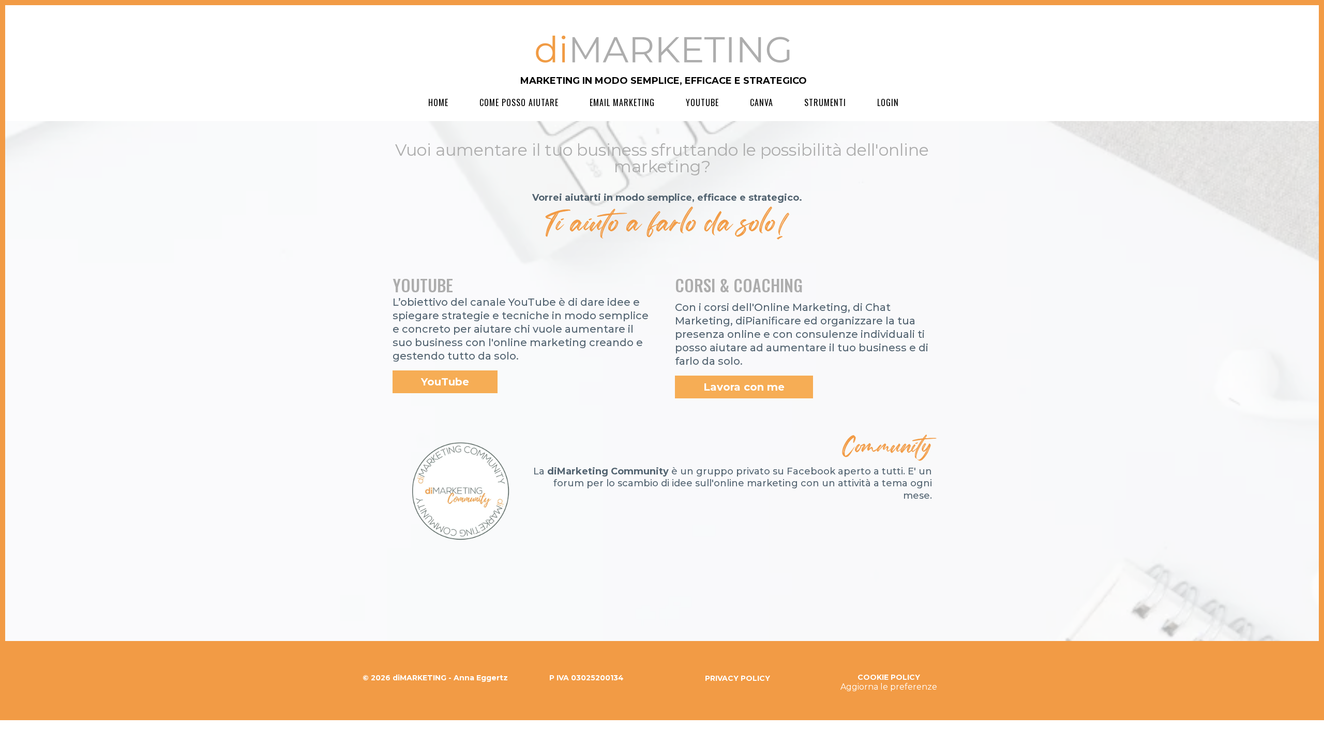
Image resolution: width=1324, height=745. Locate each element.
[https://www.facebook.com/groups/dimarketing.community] (459, 493)
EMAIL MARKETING (622, 102)
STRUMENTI (825, 102)
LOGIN (888, 102)
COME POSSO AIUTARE (519, 102)
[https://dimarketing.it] (663, 49)
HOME (438, 102)
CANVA (761, 102)
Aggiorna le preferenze (888, 687)
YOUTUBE (702, 102)
